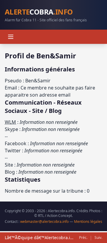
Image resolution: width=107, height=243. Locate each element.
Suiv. (98, 237)
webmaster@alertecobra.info (44, 221)
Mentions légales (88, 221)
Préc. (83, 237)
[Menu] (11, 37)
